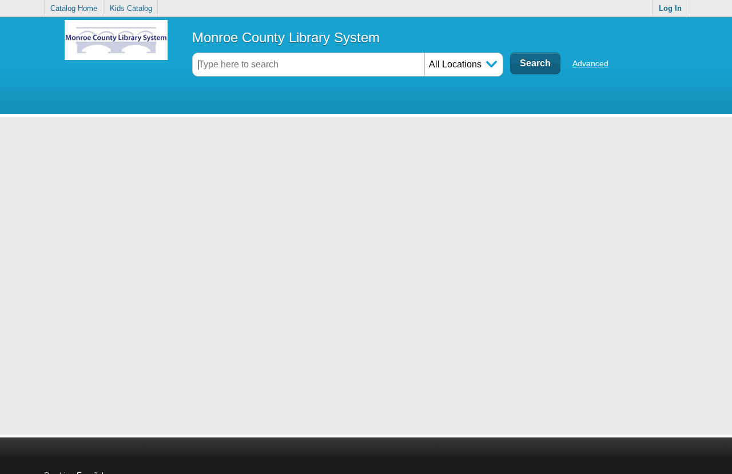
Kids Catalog (131, 8)
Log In (670, 8)
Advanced (590, 63)
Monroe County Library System (286, 37)
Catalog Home (73, 8)
